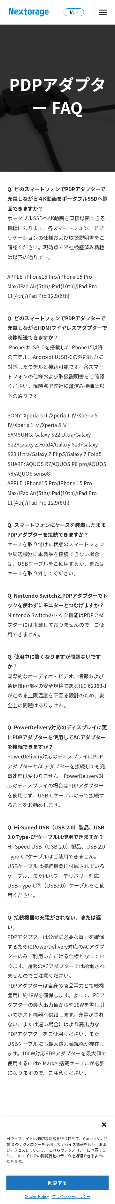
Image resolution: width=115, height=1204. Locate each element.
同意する (57, 1182)
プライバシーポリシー (71, 1196)
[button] (105, 1125)
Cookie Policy (37, 1196)
